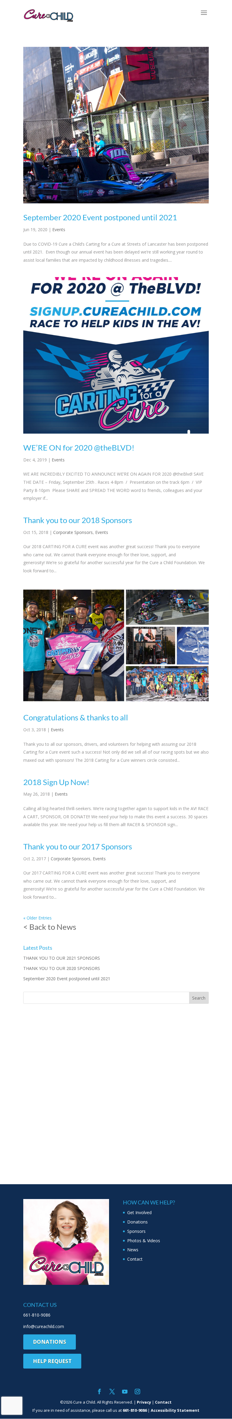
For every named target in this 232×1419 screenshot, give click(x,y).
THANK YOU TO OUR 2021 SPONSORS (61, 958)
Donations (137, 1222)
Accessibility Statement (175, 1410)
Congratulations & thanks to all (75, 717)
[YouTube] (124, 1392)
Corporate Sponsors (73, 532)
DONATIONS (49, 1341)
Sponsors (136, 1231)
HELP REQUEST (52, 1361)
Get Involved (139, 1212)
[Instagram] (137, 1392)
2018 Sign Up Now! (56, 782)
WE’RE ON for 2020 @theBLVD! (78, 447)
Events (58, 229)
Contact (135, 1259)
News (132, 1250)
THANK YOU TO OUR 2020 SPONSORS (61, 968)
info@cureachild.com (43, 1326)
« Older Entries (37, 918)
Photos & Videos (143, 1240)
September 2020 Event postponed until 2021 (100, 217)
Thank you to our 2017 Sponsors (77, 846)
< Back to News (49, 927)
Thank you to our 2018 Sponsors (77, 520)
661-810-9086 (36, 1315)
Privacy (144, 1402)
